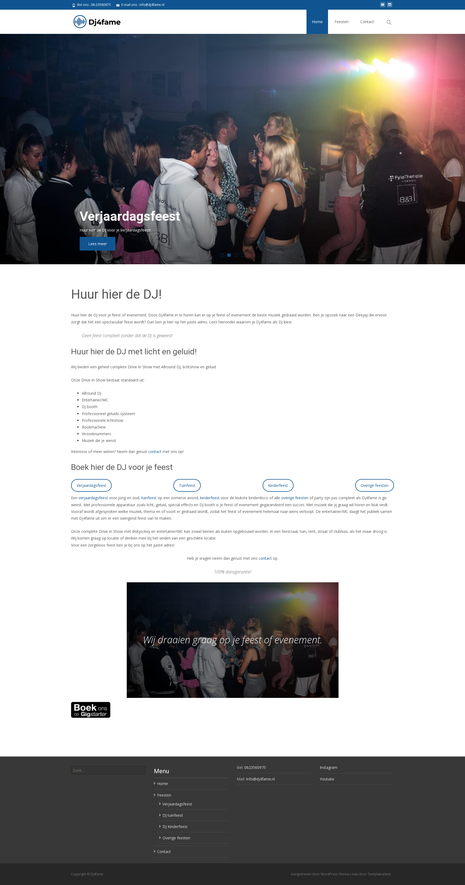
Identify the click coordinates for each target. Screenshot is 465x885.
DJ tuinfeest (173, 815)
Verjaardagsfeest (91, 485)
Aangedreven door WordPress (315, 874)
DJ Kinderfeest (175, 826)
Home (317, 21)
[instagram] (389, 6)
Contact (367, 21)
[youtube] (382, 6)
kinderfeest (210, 497)
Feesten (341, 21)
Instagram (328, 767)
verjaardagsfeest (93, 497)
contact (154, 451)
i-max (354, 874)
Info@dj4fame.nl (260, 778)
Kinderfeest (278, 485)
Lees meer (97, 243)
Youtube (327, 778)
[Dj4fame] (92, 20)
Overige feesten (374, 485)
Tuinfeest (187, 485)
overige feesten (294, 497)
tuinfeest (149, 497)
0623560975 (255, 767)
